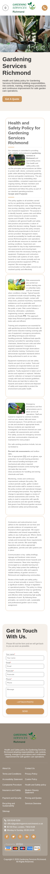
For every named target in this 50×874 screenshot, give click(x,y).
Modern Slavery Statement (32, 791)
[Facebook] (6, 836)
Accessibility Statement (12, 779)
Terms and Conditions (11, 774)
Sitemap (6, 811)
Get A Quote (12, 99)
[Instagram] (20, 836)
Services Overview (33, 803)
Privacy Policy (31, 774)
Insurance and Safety (11, 790)
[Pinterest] (33, 836)
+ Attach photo (25, 702)
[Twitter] (13, 836)
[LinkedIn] (26, 836)
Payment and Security (11, 798)
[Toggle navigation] (5, 8)
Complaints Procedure (12, 785)
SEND (25, 711)
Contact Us (30, 768)
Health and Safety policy (35, 785)
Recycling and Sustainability (8, 804)
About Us (6, 768)
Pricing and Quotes (33, 798)
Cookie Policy (31, 779)
